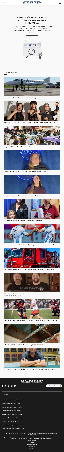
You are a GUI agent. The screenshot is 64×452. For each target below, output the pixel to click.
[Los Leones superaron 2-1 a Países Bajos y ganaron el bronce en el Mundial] (32, 233)
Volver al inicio (32, 37)
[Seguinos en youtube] (5, 386)
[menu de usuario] (60, 2)
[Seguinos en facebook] (15, 386)
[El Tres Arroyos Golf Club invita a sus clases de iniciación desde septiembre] (32, 358)
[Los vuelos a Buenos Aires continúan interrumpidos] (32, 86)
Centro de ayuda (32, 440)
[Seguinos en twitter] (9, 386)
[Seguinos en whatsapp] (2, 386)
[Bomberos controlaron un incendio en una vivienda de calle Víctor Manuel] (32, 258)
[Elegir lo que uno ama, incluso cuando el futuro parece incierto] (32, 160)
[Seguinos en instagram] (12, 386)
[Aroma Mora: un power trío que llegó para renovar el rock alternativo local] (32, 111)
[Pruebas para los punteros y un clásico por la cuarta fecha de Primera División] (32, 309)
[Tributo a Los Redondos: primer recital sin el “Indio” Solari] (32, 282)
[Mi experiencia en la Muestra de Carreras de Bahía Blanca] (32, 184)
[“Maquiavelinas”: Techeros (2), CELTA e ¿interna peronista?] (32, 333)
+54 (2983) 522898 (32, 434)
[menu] (11, 2)
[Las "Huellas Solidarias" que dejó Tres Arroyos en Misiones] (32, 209)
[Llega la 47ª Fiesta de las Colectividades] (32, 135)
